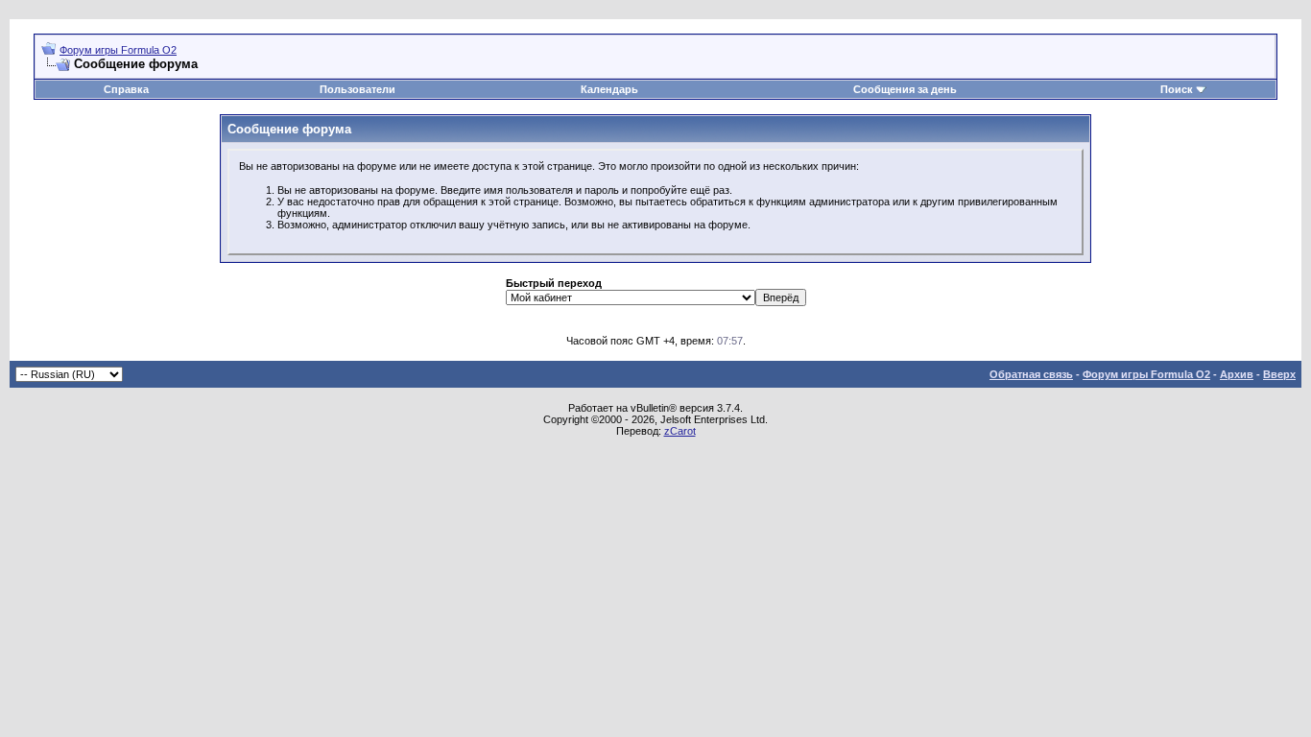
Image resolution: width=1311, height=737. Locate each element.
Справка (126, 89)
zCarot (680, 431)
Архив (1236, 374)
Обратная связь (1031, 374)
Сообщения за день (905, 89)
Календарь (609, 89)
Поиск (1176, 89)
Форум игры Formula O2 (118, 50)
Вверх (1279, 374)
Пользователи (357, 89)
